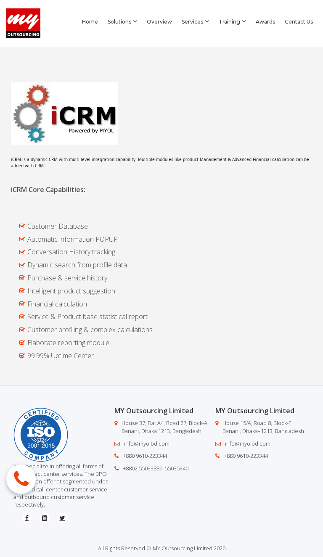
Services (192, 21)
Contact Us (299, 21)
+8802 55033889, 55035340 (155, 468)
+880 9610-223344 (145, 455)
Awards (265, 21)
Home (90, 21)
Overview (159, 21)
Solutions (119, 21)
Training (229, 21)
